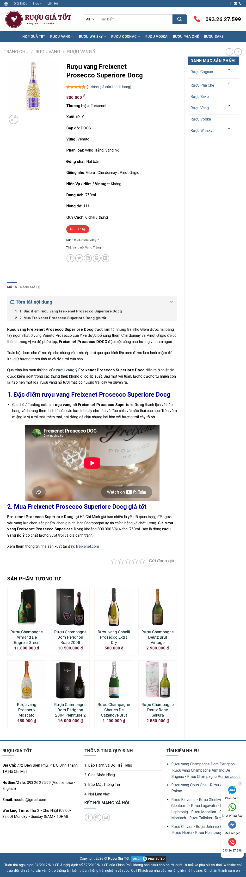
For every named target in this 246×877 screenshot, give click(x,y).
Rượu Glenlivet (211, 799)
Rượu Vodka (156, 37)
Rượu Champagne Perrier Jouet (213, 776)
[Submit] (179, 19)
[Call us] (240, 3)
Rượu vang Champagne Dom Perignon (203, 764)
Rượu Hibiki (182, 832)
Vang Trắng (93, 247)
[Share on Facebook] (70, 258)
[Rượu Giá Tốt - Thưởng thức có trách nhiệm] (40, 19)
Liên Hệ (53, 3)
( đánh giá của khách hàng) (109, 87)
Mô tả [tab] (12, 287)
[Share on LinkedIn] (105, 258)
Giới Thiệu (20, 3)
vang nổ (78, 247)
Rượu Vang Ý (81, 51)
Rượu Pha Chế (186, 37)
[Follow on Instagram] (97, 817)
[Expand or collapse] (172, 301)
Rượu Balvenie (183, 799)
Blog (36, 3)
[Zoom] (13, 119)
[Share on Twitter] (79, 258)
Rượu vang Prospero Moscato (26, 710)
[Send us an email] (235, 3)
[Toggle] (229, 70)
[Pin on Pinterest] (97, 258)
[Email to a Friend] (88, 258)
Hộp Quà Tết (33, 37)
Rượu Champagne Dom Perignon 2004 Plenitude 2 (70, 710)
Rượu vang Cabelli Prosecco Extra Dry (114, 637)
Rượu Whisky (91, 37)
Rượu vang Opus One (189, 785)
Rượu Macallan (203, 812)
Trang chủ (16, 51)
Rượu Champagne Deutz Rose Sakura (157, 710)
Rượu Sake (214, 37)
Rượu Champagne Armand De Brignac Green (27, 637)
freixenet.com (87, 546)
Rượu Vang (60, 37)
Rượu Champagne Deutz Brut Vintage (157, 637)
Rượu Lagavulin (204, 805)
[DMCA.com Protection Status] (147, 859)
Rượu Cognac (124, 37)
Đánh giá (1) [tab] (30, 287)
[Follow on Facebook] (230, 3)
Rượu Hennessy (208, 832)
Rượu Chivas (181, 826)
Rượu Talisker (200, 818)
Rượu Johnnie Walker (213, 826)
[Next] (25, 116)
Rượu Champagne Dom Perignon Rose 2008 (70, 637)
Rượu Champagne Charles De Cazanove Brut (114, 710)
